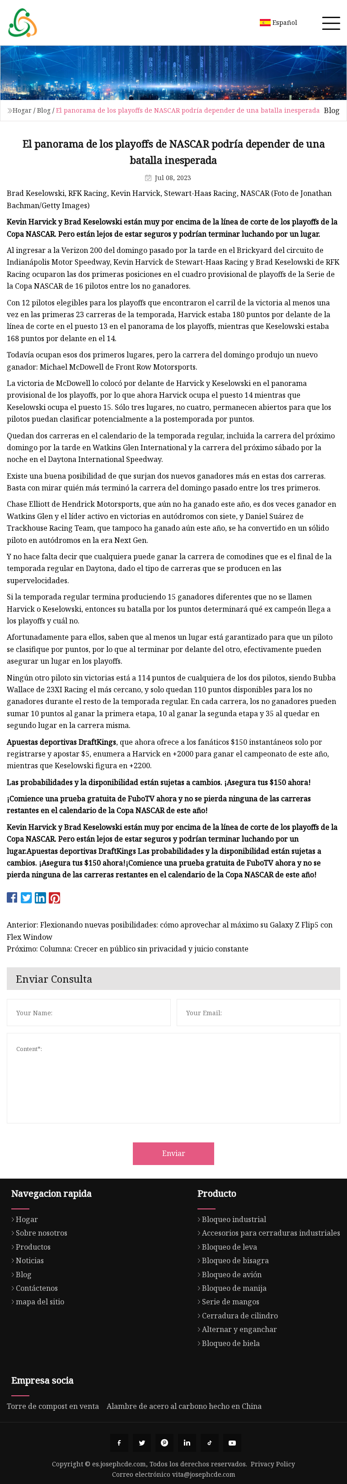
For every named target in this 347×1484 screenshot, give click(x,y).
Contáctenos (37, 1288)
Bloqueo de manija (234, 1288)
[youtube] (232, 1443)
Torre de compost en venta (53, 1406)
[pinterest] (164, 1443)
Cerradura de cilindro (240, 1316)
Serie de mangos (230, 1302)
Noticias (30, 1260)
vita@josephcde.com (203, 1474)
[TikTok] (210, 1443)
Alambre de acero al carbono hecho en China (184, 1406)
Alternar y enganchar (239, 1329)
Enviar (173, 1153)
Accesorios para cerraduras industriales (271, 1233)
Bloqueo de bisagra (235, 1260)
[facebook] (119, 1443)
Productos (33, 1247)
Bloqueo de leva (229, 1247)
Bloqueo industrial (234, 1219)
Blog (44, 110)
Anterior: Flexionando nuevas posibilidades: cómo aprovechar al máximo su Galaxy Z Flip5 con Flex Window (170, 931)
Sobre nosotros (41, 1233)
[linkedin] (187, 1443)
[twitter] (142, 1443)
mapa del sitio (40, 1302)
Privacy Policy (273, 1464)
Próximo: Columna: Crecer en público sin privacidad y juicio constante (128, 949)
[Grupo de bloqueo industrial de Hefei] (22, 22)
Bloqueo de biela (231, 1343)
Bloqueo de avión (232, 1274)
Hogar (22, 110)
